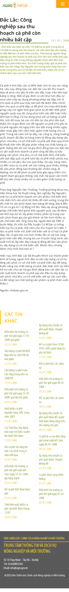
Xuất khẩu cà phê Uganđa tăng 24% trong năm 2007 (16, 413)
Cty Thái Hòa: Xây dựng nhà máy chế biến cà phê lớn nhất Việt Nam (17, 432)
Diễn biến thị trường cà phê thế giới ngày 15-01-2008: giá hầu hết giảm (17, 393)
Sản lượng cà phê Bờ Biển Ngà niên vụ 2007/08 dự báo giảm (17, 355)
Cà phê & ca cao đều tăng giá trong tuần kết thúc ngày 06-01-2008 (52, 440)
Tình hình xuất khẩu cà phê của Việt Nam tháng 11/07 (16, 509)
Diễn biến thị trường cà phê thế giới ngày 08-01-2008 (52, 383)
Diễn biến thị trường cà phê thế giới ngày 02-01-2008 (52, 494)
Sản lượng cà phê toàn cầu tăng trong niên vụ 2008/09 (16, 374)
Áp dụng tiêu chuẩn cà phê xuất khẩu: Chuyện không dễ (51, 329)
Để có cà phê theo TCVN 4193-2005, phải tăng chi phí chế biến (52, 348)
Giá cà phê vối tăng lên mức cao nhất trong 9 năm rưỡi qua (16, 451)
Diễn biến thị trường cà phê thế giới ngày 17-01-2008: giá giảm (17, 336)
